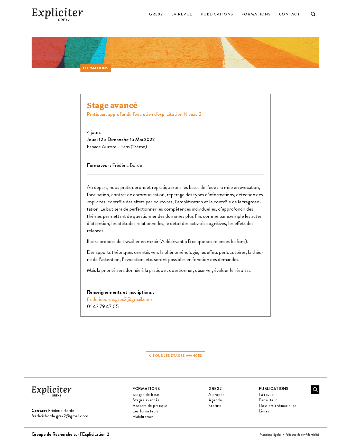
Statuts (214, 406)
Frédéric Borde (127, 165)
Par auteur (268, 400)
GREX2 (156, 14)
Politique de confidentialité (302, 434)
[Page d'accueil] (51, 396)
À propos (216, 394)
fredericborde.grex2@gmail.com (119, 299)
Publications (217, 14)
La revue (181, 14)
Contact (289, 14)
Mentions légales (271, 434)
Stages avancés (146, 400)
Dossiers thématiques (278, 406)
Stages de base (146, 394)
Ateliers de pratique (150, 406)
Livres (264, 411)
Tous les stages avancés (175, 355)
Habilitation (143, 417)
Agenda (215, 400)
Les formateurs (146, 411)
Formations (256, 14)
